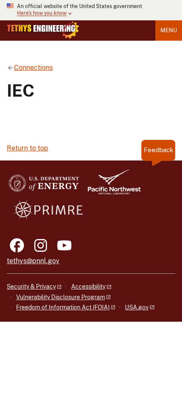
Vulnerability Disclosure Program (60, 297)
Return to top (27, 148)
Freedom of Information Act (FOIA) (63, 307)
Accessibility (88, 286)
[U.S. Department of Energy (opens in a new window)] (44, 185)
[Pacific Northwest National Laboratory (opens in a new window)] (111, 185)
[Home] (43, 30)
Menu (168, 30)
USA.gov (137, 307)
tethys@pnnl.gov (33, 261)
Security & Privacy (31, 286)
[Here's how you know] (91, 10)
